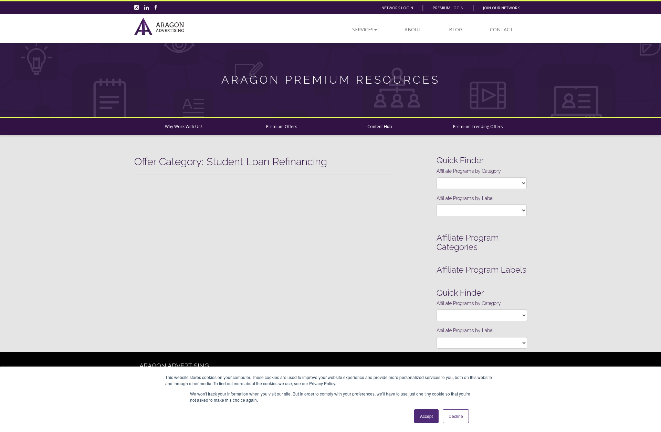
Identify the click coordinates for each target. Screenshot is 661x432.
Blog (455, 29)
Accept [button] (426, 416)
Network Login (397, 7)
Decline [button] (456, 416)
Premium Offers (281, 126)
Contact (501, 29)
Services (363, 29)
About (413, 29)
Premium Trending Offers (478, 126)
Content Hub (379, 126)
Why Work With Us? (183, 126)
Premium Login (448, 7)
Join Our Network (501, 7)
